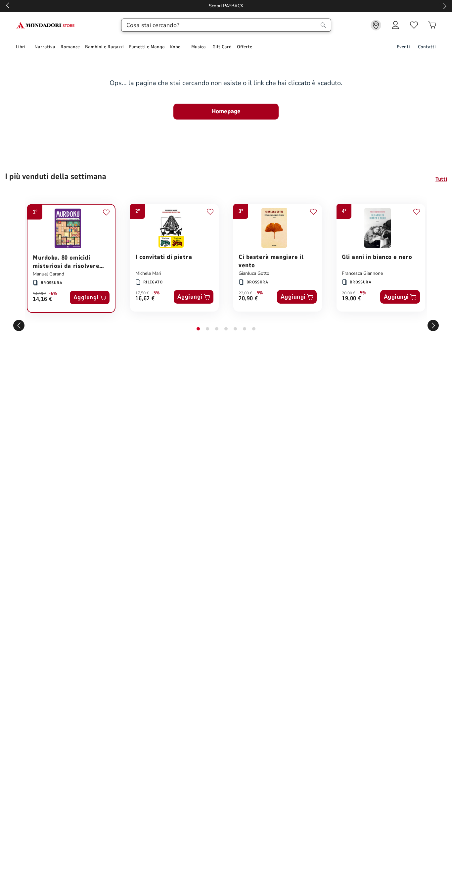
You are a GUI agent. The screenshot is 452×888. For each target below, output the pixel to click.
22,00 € (245, 293)
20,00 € (348, 293)
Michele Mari (148, 273)
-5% (53, 293)
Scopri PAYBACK (226, 6)
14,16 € (42, 299)
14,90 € (39, 294)
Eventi (403, 47)
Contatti (427, 47)
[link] (376, 25)
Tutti (441, 179)
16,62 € (145, 298)
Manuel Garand (48, 274)
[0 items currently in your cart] (432, 25)
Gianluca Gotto (254, 273)
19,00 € (351, 298)
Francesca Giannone (362, 273)
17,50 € (142, 293)
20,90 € (248, 298)
